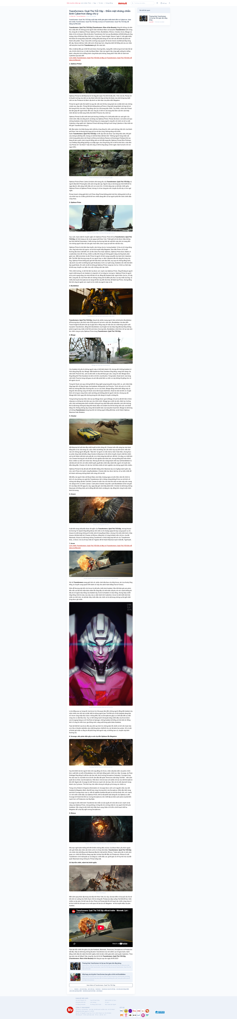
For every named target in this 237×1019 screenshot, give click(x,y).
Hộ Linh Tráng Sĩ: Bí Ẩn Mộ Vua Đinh (82, 1000)
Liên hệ (101, 1015)
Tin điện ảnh (72, 16)
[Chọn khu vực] (157, 3)
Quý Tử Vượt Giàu (95, 1000)
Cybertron (76, 989)
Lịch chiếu (84, 3)
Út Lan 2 (107, 1002)
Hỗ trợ (96, 1015)
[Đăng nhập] (169, 3)
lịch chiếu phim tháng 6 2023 (122, 989)
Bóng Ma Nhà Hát (80, 1002)
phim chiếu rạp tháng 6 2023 (76, 990)
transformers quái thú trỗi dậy (89, 990)
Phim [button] (89, 3)
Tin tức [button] (101, 3)
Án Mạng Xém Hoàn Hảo (96, 1004)
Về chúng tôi (79, 1015)
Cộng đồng (109, 3)
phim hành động (83, 989)
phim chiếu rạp (91, 989)
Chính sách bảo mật (88, 1015)
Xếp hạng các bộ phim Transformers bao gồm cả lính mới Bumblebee (103, 974)
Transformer (98, 989)
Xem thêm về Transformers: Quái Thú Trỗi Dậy (101, 985)
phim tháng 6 (99, 990)
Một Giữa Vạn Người (110, 1004)
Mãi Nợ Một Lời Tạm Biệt (111, 1000)
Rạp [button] (95, 3)
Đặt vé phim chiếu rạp (73, 3)
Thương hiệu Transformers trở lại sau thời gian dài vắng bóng (101, 963)
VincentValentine (81, 16)
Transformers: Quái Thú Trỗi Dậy (108, 989)
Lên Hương (93, 1002)
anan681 (151, 22)
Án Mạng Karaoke (80, 1004)
